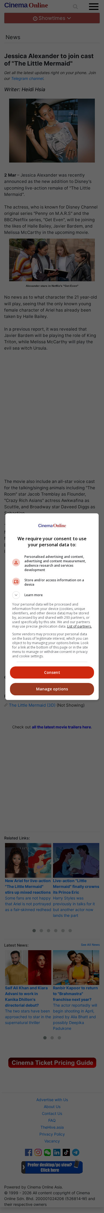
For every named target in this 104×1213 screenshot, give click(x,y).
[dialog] (52, 606)
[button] (52, 595)
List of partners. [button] (79, 626)
